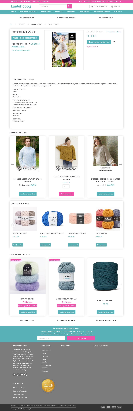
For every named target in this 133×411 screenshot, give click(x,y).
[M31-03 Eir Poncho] (64, 49)
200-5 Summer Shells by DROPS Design (66, 178)
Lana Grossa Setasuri (77, 233)
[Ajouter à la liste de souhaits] (114, 42)
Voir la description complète (20, 50)
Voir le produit (17, 245)
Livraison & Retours (98, 1)
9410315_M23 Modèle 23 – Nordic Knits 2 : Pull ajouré (105, 180)
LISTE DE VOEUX (100, 6)
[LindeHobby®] (21, 6)
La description (19, 79)
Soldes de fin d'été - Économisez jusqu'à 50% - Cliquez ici (29, 1)
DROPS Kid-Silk (27, 299)
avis (101, 32)
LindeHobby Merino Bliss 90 (51, 233)
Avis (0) (31, 79)
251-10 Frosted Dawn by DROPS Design (28, 180)
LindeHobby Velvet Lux (66, 299)
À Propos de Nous (113, 1)
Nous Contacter (84, 1)
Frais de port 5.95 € (28, 17)
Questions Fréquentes (20, 391)
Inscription (81, 338)
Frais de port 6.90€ (28, 320)
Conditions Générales (67, 406)
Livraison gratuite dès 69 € (67, 17)
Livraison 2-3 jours (107, 17)
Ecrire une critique (114, 32)
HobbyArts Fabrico (105, 300)
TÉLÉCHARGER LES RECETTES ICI (25, 38)
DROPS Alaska (101, 233)
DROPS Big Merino (19, 233)
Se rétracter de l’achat (20, 397)
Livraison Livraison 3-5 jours (107, 320)
